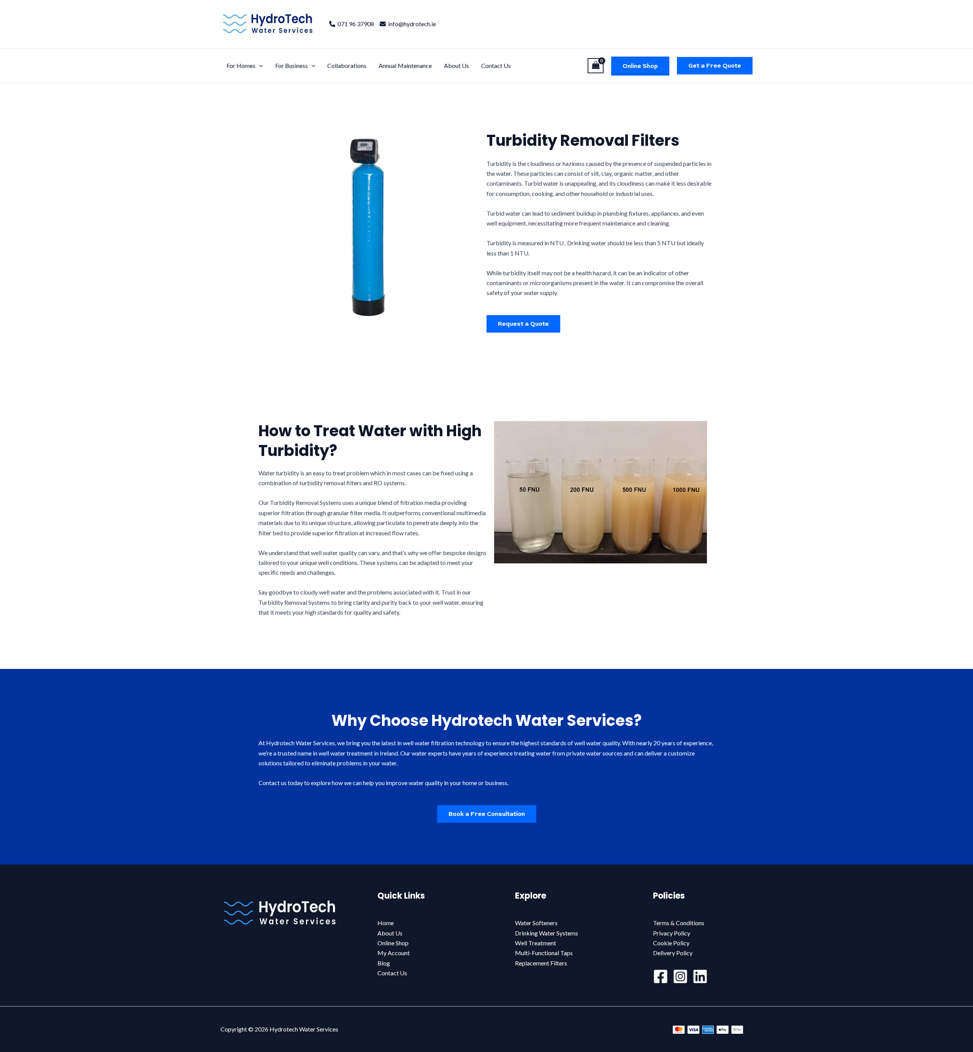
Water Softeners (536, 922)
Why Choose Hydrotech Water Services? (486, 720)
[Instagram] (680, 976)
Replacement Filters (541, 963)
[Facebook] (660, 976)
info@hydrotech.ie (411, 23)
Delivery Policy (673, 952)
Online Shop (640, 66)
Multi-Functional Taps (544, 952)
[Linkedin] (700, 976)
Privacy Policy (671, 933)
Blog (383, 963)
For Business (291, 65)
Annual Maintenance (405, 65)
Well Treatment (535, 942)
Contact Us (496, 65)
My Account (393, 952)
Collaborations (346, 65)
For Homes (241, 65)
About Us (456, 65)
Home (385, 922)
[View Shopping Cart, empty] (596, 65)
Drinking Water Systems (546, 933)
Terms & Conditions (678, 922)
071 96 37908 (354, 23)
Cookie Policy (671, 942)
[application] (259, 65)
